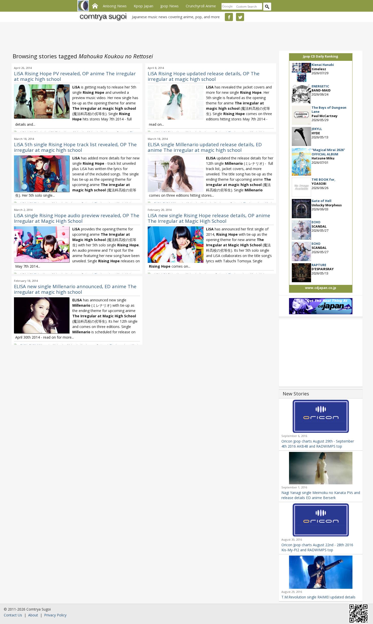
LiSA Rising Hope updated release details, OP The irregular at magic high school (204, 76)
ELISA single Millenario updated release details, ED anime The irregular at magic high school (205, 147)
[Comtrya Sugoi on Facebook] (229, 17)
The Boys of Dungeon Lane (329, 109)
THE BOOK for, (323, 179)
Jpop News (169, 5)
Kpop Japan (143, 5)
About (33, 615)
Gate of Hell (321, 201)
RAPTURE (319, 265)
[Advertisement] (185, 35)
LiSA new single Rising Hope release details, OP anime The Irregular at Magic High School (209, 218)
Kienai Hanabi (323, 65)
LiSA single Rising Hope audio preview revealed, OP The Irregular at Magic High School (76, 218)
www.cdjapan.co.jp (320, 288)
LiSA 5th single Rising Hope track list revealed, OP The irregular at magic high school (75, 147)
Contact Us (13, 615)
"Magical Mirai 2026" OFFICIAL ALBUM (328, 152)
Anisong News (115, 5)
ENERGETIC (320, 86)
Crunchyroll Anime (201, 5)
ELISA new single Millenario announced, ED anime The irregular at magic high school (75, 289)
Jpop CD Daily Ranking (320, 56)
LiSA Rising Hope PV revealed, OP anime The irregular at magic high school (75, 76)
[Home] (95, 5)
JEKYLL (317, 129)
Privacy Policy (55, 615)
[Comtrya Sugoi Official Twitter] (240, 17)
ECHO (316, 222)
